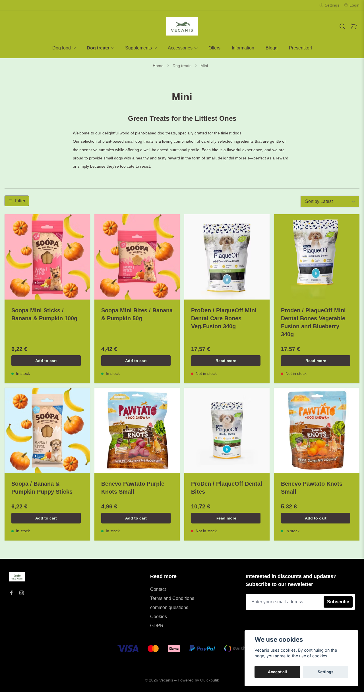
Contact (158, 589)
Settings (326, 672)
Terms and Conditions (172, 598)
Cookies (158, 616)
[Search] (342, 26)
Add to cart (46, 360)
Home (158, 65)
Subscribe (338, 601)
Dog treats (182, 65)
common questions (169, 607)
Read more (226, 360)
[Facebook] (11, 593)
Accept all (277, 672)
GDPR (157, 625)
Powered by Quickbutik (198, 680)
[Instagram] (21, 593)
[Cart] (353, 26)
